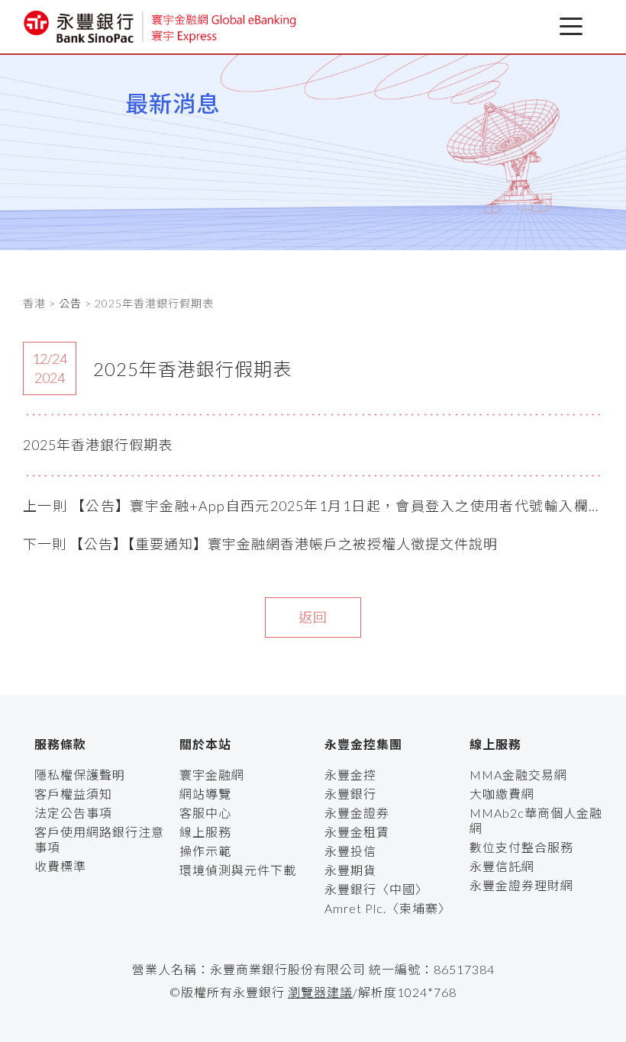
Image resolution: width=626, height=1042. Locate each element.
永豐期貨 (350, 870)
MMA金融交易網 (518, 774)
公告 (70, 303)
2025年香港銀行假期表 (98, 444)
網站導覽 (205, 793)
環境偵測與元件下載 (237, 870)
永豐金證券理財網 (521, 885)
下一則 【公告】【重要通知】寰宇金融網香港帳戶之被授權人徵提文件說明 (260, 543)
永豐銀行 (350, 793)
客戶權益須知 (73, 793)
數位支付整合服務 (521, 847)
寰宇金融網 (211, 774)
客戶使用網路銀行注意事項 (99, 839)
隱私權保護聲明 (79, 774)
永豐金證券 (356, 813)
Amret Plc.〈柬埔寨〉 (387, 908)
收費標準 (60, 866)
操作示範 (205, 851)
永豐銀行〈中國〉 (376, 889)
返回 (313, 617)
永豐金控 (350, 774)
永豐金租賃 (356, 832)
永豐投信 (350, 851)
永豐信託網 (502, 866)
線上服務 (205, 832)
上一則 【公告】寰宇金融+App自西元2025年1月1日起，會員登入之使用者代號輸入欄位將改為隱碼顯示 (313, 507)
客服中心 (205, 813)
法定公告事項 (73, 813)
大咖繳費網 (502, 793)
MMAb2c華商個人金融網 (536, 820)
